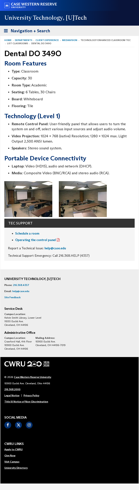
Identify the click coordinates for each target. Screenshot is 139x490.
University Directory (16, 467)
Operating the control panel (35, 240)
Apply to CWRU (13, 449)
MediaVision (69, 40)
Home (8, 40)
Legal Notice (11, 395)
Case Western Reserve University (32, 377)
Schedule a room (27, 233)
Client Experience (47, 40)
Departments (23, 40)
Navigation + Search (26, 32)
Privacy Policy (31, 395)
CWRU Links (14, 444)
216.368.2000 (12, 389)
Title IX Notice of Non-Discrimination (26, 401)
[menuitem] (16, 449)
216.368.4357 (21, 285)
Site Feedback (12, 297)
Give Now (9, 455)
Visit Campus (11, 461)
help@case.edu (55, 248)
